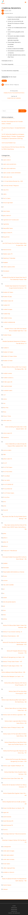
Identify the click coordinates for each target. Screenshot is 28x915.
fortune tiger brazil (8, 202)
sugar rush (6, 812)
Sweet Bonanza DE (8, 821)
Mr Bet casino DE (7, 382)
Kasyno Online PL (7, 232)
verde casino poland (8, 855)
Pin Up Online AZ (7, 488)
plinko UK (5, 542)
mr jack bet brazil (7, 386)
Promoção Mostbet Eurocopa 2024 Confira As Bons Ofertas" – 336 (14, 558)
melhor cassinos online (9, 266)
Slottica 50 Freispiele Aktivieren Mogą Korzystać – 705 (16, 652)
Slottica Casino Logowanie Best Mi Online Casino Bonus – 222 (15, 722)
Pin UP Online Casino (8, 493)
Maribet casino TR (7, 254)
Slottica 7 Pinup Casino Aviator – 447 (12, 661)
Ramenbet (6, 567)
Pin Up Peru (6, 497)
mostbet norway (7, 318)
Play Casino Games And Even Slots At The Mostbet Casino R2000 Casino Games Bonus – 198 (14, 527)
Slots (4, 610)
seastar (5, 597)
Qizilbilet (5, 563)
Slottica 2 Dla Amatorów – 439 (11, 636)
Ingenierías (6, 224)
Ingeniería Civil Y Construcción (11, 219)
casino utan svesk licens (9, 168)
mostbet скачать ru (8, 377)
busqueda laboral (8, 13)
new (4, 403)
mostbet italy (6, 313)
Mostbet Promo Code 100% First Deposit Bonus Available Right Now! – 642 (15, 329)
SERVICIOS (14, 907)
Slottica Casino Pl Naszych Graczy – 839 (13, 727)
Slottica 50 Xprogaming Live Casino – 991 (13, 657)
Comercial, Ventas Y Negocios (11, 84)
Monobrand (6, 271)
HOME (14, 905)
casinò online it (7, 160)
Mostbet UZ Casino (8, 352)
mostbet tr (6, 347)
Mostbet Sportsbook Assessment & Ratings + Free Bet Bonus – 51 (14, 342)
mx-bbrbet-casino (7, 390)
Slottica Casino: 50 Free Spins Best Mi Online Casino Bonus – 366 (14, 735)
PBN (4, 454)
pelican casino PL (7, 458)
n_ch (4, 394)
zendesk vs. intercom (8, 872)
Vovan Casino (6, 863)
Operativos (6, 437)
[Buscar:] (10, 112)
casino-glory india (7, 177)
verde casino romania (8, 859)
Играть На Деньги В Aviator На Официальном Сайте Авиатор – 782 (14, 879)
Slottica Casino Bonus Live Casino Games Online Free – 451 (15, 709)
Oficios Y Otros (7, 416)
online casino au (7, 420)
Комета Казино (7, 885)
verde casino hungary (8, 851)
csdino (4, 194)
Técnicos (5, 829)
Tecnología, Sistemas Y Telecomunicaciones (14, 834)
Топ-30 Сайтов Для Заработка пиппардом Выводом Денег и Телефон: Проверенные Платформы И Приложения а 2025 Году (13, 136)
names (5, 399)
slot (4, 606)
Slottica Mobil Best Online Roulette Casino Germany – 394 (15, 773)
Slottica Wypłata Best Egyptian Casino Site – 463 (14, 794)
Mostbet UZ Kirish (7, 360)
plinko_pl (5, 546)
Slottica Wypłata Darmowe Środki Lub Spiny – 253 (14, 803)
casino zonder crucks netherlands (11, 172)
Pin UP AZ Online (7, 471)
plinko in (5, 537)
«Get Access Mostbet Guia (8, 142)
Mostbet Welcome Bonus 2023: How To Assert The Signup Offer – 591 (14, 368)
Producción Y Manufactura (10, 550)
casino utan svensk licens (9, 164)
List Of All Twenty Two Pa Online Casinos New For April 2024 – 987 (14, 244)
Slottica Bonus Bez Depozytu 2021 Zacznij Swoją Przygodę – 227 (15, 684)
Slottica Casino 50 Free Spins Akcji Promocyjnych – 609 (17, 692)
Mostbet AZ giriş (7, 296)
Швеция (5, 889)
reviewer (5, 580)
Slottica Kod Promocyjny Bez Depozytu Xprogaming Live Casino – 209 (16, 760)
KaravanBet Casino (8, 228)
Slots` (4, 614)
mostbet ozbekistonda (9, 322)
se (3, 593)
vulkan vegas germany (9, 868)
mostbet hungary (7, 309)
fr (3, 207)
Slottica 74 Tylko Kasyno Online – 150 (12, 666)
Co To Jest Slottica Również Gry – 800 (13, 181)
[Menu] (25, 2)
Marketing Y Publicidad (9, 258)
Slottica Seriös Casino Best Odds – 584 (13, 778)
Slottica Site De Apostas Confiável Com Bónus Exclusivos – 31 (14, 786)
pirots (4, 506)
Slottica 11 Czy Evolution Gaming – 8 (12, 631)
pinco (4, 501)
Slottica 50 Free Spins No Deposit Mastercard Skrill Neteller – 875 (14, 643)
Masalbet (5, 262)
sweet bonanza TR (8, 825)
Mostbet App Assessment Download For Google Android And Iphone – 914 (15, 287)
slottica (5, 619)
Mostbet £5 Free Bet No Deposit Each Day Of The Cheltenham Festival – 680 (14, 278)
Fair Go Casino (6, 198)
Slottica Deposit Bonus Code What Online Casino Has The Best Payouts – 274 (15, 743)
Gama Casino (6, 211)
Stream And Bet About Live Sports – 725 (13, 808)
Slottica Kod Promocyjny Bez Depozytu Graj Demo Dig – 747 (14, 752)
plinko (4, 533)
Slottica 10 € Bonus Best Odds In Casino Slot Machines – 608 (14, 626)
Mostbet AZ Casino (8, 292)
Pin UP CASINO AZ (8, 484)
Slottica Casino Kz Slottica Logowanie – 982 (14, 714)
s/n (4, 589)
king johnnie (6, 237)
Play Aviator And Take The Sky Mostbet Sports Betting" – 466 (14, 517)
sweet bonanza (7, 816)
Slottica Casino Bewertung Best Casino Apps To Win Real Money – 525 (14, 701)
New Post (5, 407)
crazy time (6, 190)
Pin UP (5, 463)
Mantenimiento (7, 249)
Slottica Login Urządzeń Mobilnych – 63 (13, 765)
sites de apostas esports (9, 602)
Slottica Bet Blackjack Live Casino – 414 (13, 676)
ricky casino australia (8, 584)
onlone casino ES (7, 433)
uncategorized (7, 846)
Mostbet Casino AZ (8, 301)
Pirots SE (5, 510)
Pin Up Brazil (6, 476)
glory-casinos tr (7, 215)
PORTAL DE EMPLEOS (14, 913)
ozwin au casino (7, 450)
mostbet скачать (7, 373)
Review (5, 576)
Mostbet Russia (7, 335)
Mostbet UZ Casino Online (10, 356)
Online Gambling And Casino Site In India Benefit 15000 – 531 (15, 428)
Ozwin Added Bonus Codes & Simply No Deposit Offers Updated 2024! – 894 (15, 445)
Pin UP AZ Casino (7, 467)
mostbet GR (6, 305)
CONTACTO (14, 911)
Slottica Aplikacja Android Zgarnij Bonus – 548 (13, 672)
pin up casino (6, 480)
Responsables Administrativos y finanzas (13, 572)
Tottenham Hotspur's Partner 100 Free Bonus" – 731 (14, 841)
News (4, 412)
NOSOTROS (14, 909)
